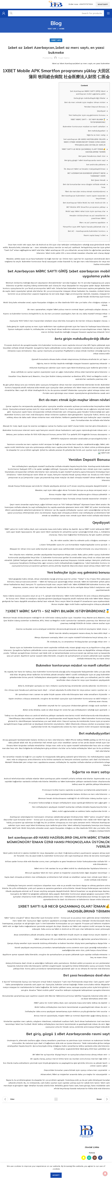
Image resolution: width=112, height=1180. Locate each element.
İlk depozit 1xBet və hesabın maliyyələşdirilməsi (84, 169)
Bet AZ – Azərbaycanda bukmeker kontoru (86, 231)
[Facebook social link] (100, 1158)
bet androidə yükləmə (95, 165)
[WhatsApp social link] (89, 1158)
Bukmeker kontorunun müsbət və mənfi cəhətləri (84, 127)
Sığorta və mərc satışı (96, 135)
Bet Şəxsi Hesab (98, 180)
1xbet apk (52, 29)
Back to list (56, 1099)
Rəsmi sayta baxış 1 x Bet (94, 235)
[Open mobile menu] (108, 13)
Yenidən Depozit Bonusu (94, 107)
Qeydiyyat (101, 111)
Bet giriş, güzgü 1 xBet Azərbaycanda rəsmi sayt (84, 160)
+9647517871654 (86, 4)
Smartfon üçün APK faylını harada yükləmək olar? (84, 227)
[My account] (4, 13)
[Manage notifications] (105, 1173)
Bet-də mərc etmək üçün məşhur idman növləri (84, 102)
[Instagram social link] (94, 1158)
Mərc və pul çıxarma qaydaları (92, 223)
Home (61, 29)
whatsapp (103, 4)
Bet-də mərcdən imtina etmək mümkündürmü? (85, 192)
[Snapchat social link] (83, 1158)
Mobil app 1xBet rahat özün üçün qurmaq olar (85, 211)
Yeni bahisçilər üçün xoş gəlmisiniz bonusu (87, 115)
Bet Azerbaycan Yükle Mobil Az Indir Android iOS (84, 203)
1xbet (107, 332)
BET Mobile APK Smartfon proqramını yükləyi (85, 207)
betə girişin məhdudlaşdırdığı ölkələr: (89, 98)
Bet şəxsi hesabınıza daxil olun (92, 156)
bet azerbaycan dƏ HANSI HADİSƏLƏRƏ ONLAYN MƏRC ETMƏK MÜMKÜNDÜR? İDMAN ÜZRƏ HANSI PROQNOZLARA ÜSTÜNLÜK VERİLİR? (84, 142)
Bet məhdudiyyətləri (96, 131)
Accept (56, 1175)
